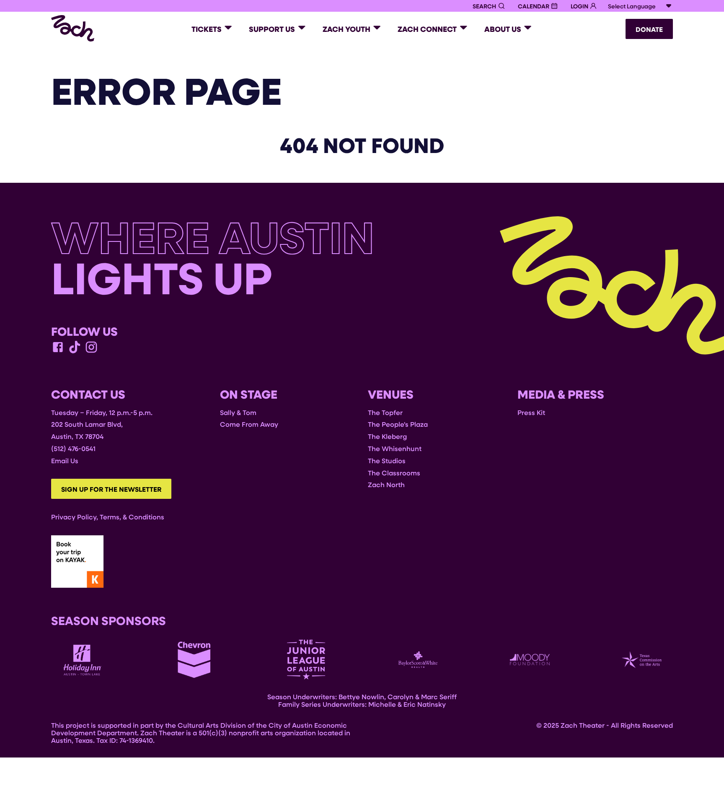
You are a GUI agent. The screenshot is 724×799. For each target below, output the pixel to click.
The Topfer (385, 412)
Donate (649, 29)
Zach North (386, 484)
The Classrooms (394, 472)
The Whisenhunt (394, 448)
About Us (502, 28)
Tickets (206, 28)
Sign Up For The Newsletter (111, 489)
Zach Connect (427, 28)
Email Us (64, 460)
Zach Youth (346, 28)
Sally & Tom (238, 412)
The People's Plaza (398, 424)
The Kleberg (387, 436)
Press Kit (531, 412)
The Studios (387, 460)
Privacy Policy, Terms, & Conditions (107, 516)
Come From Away (249, 424)
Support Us (272, 28)
